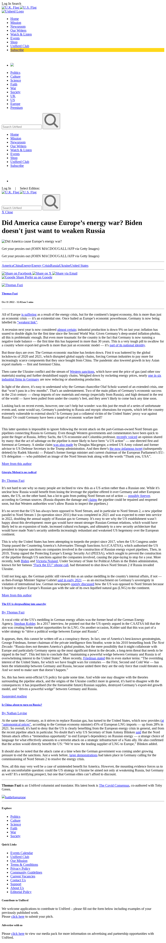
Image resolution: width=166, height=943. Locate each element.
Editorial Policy (21, 892)
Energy (27, 265)
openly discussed (82, 584)
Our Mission (18, 861)
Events (15, 38)
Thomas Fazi (10, 293)
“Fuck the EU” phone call (50, 565)
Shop (14, 42)
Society (15, 92)
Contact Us (18, 880)
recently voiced (127, 437)
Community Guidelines (26, 872)
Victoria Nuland (47, 561)
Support (15, 884)
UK (13, 96)
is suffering (29, 314)
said (138, 732)
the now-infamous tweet (126, 448)
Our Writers (18, 30)
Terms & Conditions (24, 864)
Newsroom (18, 26)
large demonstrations (83, 755)
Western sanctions (82, 371)
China (17, 265)
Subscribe (17, 50)
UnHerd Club (19, 46)
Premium (16, 107)
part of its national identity (127, 345)
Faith (13, 84)
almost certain (66, 329)
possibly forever (139, 496)
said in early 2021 (69, 580)
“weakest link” (27, 322)
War (13, 88)
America (7, 265)
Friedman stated (94, 658)
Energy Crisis (41, 265)
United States (79, 265)
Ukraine (64, 265)
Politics (15, 72)
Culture (15, 76)
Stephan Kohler (24, 623)
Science (15, 80)
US (12, 100)
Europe (15, 104)
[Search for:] (22, 127)
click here (17, 916)
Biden (25, 561)
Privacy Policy (20, 868)
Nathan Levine (14, 713)
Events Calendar (21, 853)
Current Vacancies (22, 876)
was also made (63, 445)
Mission (15, 22)
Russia (54, 265)
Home (14, 19)
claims (92, 499)
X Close (7, 212)
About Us (17, 888)
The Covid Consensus (114, 785)
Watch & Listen (21, 34)
